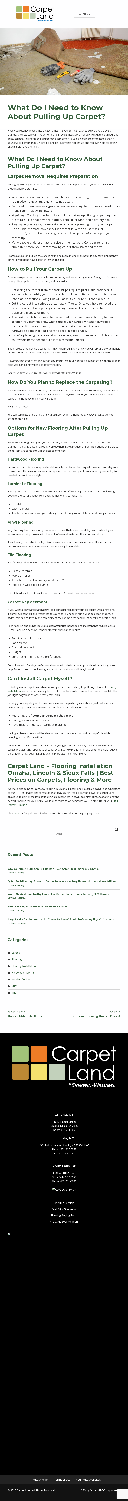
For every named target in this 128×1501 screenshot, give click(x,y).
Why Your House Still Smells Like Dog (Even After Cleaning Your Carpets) (53, 869)
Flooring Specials (64, 1203)
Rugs (14, 986)
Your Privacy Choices (88, 1479)
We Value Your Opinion (64, 1221)
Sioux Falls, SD (64, 1166)
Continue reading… (17, 872)
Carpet (16, 952)
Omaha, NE (64, 1114)
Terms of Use (62, 1479)
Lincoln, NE (64, 1138)
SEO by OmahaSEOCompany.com (100, 1490)
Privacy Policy (40, 1479)
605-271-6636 (68, 1181)
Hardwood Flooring (23, 972)
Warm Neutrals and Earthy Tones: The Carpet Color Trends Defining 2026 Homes (58, 894)
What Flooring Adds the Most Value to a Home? (37, 906)
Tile (14, 992)
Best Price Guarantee (64, 1209)
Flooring (17, 959)
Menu (86, 13)
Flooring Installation (24, 966)
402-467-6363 (68, 1149)
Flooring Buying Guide (64, 1215)
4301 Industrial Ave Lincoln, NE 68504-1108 (64, 1145)
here (16, 813)
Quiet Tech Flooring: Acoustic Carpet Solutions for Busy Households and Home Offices (62, 881)
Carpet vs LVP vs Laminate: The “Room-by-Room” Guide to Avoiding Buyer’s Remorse (61, 919)
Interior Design (21, 979)
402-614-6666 (68, 1130)
